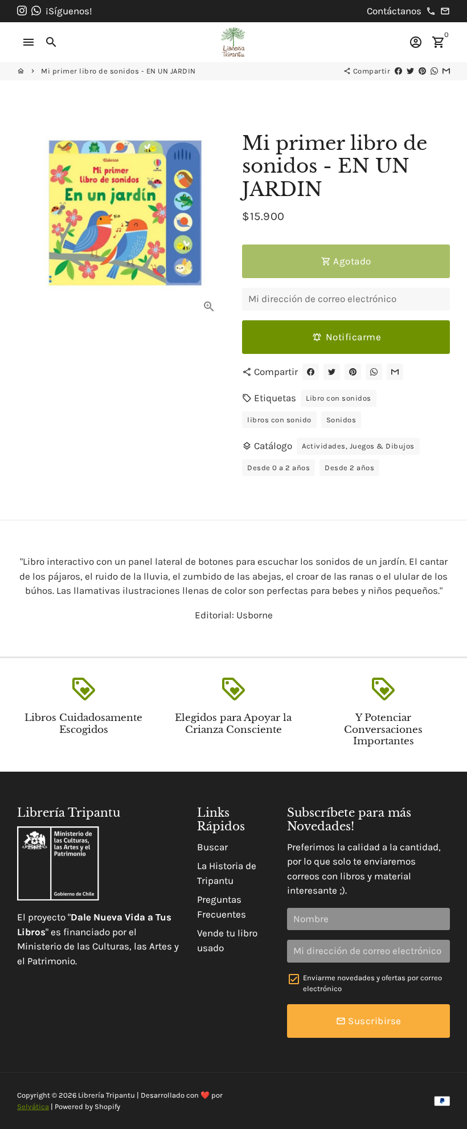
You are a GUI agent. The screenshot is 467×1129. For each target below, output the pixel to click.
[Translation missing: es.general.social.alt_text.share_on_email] (446, 71)
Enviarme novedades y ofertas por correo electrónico (372, 983)
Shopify (107, 1106)
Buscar (212, 847)
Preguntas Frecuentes (221, 907)
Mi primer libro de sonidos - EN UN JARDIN (118, 71)
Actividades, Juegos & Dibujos (358, 446)
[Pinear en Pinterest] (422, 71)
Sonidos (341, 419)
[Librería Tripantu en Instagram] (22, 11)
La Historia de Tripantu (226, 873)
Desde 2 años (349, 467)
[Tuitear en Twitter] (410, 71)
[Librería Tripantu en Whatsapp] (36, 11)
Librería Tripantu (106, 1095)
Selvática (33, 1106)
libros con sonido (279, 419)
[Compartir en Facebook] (398, 71)
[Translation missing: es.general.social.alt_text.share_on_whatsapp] (434, 71)
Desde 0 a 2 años (278, 467)
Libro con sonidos (338, 398)
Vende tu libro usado (227, 940)
